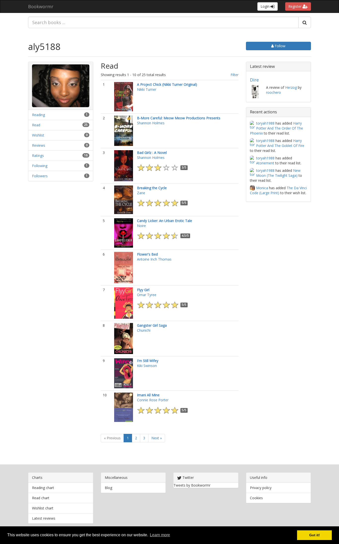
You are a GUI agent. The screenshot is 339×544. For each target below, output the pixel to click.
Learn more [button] (160, 535)
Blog (108, 487)
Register (295, 6)
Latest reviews (43, 518)
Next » (156, 438)
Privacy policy (260, 487)
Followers (40, 176)
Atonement (265, 163)
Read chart (40, 498)
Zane (141, 192)
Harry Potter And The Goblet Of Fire (280, 143)
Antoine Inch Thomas (154, 259)
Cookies (256, 498)
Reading (38, 114)
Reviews (38, 145)
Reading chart (43, 487)
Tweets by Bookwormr (191, 485)
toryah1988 (265, 123)
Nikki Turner (146, 89)
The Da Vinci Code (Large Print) (278, 190)
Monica (262, 187)
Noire (141, 225)
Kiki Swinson (147, 365)
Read (36, 125)
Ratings (38, 155)
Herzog (291, 87)
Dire (254, 80)
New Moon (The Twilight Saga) (278, 173)
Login (266, 6)
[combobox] (163, 22)
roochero (273, 92)
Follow (279, 46)
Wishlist (38, 135)
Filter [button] (234, 74)
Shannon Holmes (151, 123)
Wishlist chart (42, 508)
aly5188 (44, 47)
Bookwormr (40, 6)
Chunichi (143, 330)
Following (39, 165)
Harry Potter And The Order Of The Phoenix (276, 128)
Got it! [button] (314, 535)
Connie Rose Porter (153, 400)
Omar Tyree (146, 294)
